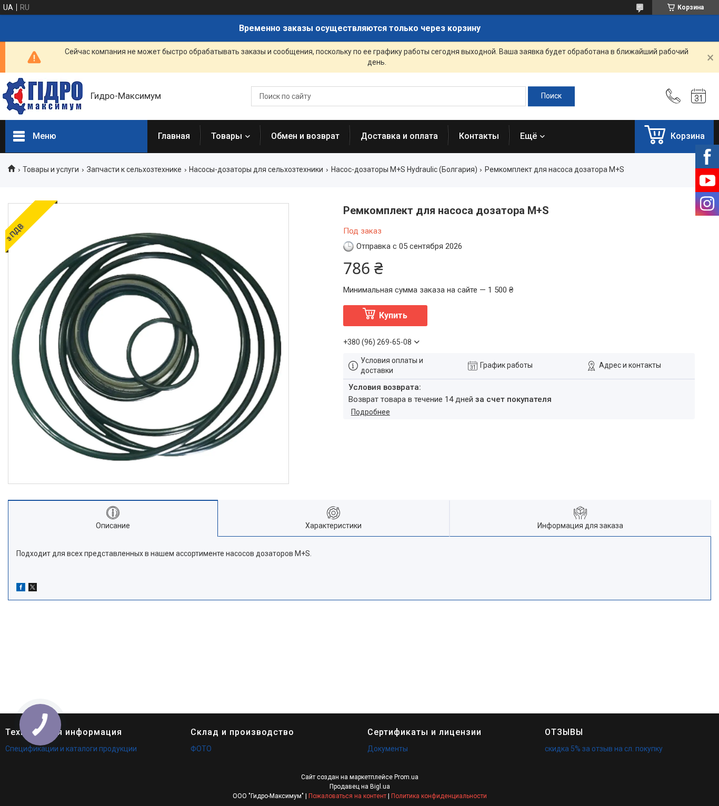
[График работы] (698, 96)
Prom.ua (406, 777)
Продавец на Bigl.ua (359, 786)
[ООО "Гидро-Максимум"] (43, 96)
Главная (174, 136)
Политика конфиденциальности (439, 796)
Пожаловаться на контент (347, 796)
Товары (226, 136)
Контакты (479, 136)
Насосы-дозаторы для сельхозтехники (256, 169)
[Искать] (551, 96)
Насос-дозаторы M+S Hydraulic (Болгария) (404, 169)
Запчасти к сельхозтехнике (134, 169)
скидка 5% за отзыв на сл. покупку (604, 748)
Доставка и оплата (399, 136)
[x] (32, 589)
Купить (393, 315)
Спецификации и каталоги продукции (71, 748)
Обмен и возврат (305, 136)
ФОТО (201, 748)
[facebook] (20, 589)
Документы (387, 748)
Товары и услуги (51, 169)
